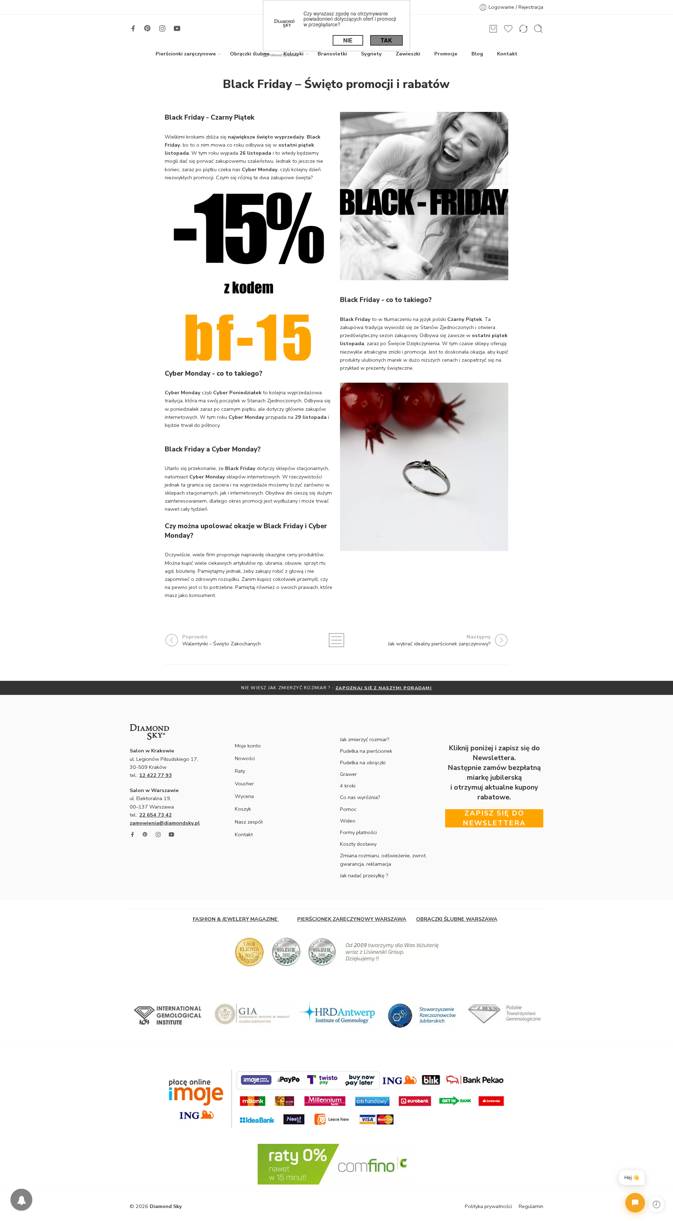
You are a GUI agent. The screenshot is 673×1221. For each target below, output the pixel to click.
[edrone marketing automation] (280, 54)
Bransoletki (332, 53)
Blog (477, 53)
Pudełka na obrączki (363, 762)
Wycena (244, 796)
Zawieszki (408, 53)
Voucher (244, 783)
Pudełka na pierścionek (366, 750)
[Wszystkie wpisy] (336, 640)
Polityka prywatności (488, 1206)
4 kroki (347, 785)
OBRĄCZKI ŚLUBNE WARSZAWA (456, 919)
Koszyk (243, 808)
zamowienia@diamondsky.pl (165, 822)
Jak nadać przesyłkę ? (364, 875)
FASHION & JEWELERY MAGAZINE (236, 919)
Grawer (348, 774)
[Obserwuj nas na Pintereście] (147, 28)
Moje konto (248, 745)
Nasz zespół (249, 821)
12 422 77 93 (155, 775)
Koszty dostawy (358, 843)
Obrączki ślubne (250, 53)
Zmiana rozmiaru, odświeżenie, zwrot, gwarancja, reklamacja (383, 859)
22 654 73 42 (155, 814)
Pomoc (348, 809)
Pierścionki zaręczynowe (186, 53)
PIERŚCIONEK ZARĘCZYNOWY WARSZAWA (351, 919)
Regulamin (531, 1206)
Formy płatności (358, 832)
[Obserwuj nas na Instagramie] (162, 28)
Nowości (245, 758)
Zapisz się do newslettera (494, 818)
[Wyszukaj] (538, 29)
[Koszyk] (493, 29)
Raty (240, 770)
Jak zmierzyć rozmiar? (364, 739)
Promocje (445, 53)
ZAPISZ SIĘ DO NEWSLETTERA (417, 688)
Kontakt (507, 53)
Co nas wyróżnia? (360, 797)
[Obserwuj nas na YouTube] (177, 28)
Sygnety (371, 53)
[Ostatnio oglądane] (656, 1204)
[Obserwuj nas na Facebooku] (133, 28)
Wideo (347, 820)
